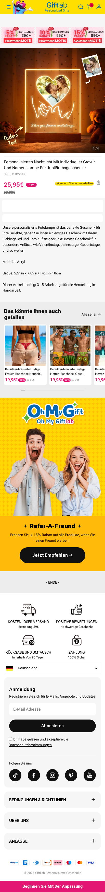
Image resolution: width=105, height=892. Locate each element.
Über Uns (19, 820)
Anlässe (18, 841)
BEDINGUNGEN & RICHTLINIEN (37, 799)
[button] (6, 346)
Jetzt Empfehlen (50, 555)
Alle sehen (89, 314)
